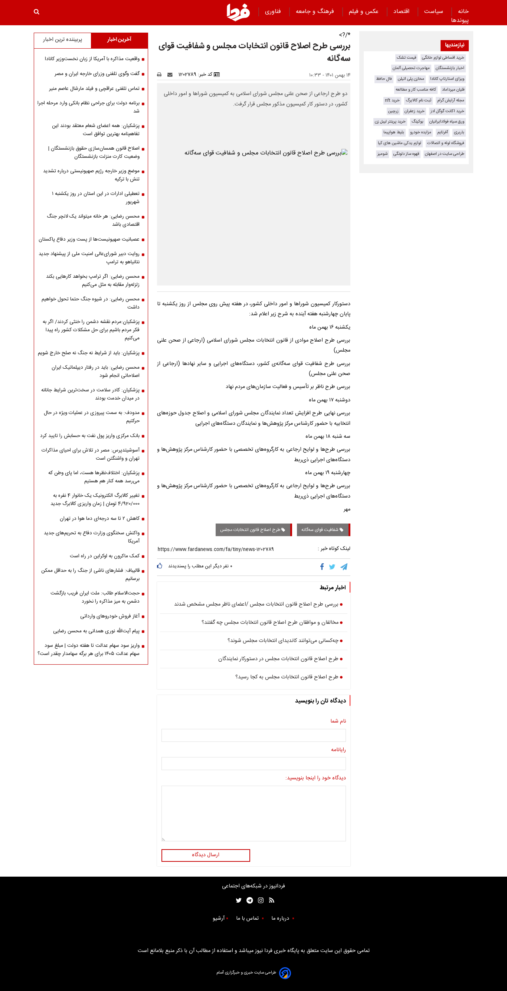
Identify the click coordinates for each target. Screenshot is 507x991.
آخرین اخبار (119, 39)
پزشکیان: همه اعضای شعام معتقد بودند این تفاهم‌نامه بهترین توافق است (96, 130)
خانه (463, 12)
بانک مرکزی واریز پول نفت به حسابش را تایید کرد (90, 436)
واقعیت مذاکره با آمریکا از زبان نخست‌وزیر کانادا (92, 59)
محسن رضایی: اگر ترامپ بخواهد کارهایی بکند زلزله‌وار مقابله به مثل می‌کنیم (93, 281)
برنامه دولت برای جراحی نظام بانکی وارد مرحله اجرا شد (88, 107)
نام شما (338, 722)
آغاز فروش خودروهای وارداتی (110, 616)
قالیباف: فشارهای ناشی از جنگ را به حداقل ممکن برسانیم (90, 575)
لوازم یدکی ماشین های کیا (399, 143)
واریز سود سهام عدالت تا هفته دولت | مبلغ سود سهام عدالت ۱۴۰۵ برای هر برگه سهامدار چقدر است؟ (88, 650)
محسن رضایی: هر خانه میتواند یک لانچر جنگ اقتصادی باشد (93, 220)
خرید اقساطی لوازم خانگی (443, 57)
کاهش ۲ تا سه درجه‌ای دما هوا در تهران (100, 519)
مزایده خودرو (420, 132)
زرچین (393, 111)
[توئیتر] (237, 901)
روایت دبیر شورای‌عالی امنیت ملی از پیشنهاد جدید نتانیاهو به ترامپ (89, 258)
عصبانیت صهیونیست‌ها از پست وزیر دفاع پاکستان (89, 239)
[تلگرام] (344, 567)
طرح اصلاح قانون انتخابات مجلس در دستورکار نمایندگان (278, 659)
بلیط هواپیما (393, 132)
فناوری (274, 12)
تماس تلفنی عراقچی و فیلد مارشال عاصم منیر (94, 89)
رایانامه (338, 750)
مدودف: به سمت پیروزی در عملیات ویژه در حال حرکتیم (92, 417)
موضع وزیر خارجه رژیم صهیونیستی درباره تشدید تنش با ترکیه (91, 175)
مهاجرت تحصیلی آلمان (411, 68)
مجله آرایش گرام (450, 100)
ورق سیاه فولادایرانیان (446, 121)
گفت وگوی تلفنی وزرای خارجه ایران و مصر (97, 74)
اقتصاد (402, 12)
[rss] (269, 901)
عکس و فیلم (364, 12)
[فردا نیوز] (238, 12)
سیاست (434, 12)
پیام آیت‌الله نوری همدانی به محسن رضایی (96, 631)
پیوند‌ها (460, 21)
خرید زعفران (415, 111)
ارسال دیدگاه (205, 855)
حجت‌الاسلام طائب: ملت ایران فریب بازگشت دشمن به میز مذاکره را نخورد (95, 597)
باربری (459, 132)
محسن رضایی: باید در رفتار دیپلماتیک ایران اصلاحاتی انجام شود (96, 372)
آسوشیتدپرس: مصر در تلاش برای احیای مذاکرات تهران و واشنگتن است (91, 454)
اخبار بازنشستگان (450, 68)
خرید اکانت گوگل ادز (447, 111)
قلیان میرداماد (453, 89)
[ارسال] (171, 75)
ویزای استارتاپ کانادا (447, 78)
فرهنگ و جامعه (316, 12)
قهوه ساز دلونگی (406, 153)
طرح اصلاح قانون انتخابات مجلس (250, 530)
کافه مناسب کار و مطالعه (416, 89)
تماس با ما (248, 918)
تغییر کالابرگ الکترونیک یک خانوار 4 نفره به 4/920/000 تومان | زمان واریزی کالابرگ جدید (95, 500)
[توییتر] (332, 567)
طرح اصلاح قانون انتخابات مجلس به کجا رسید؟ (286, 678)
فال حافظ (384, 78)
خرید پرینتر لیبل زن (390, 121)
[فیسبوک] (323, 567)
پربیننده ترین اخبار (62, 39)
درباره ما (281, 918)
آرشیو (219, 918)
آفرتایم (442, 132)
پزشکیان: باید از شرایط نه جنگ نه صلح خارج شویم (89, 353)
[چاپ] (161, 75)
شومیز (382, 153)
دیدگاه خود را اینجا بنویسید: (315, 779)
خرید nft (392, 100)
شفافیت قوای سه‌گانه (320, 530)
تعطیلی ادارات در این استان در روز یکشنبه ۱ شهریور (96, 198)
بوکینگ (417, 121)
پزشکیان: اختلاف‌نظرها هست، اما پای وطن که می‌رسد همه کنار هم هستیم (94, 477)
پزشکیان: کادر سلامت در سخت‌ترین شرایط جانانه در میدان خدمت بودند (90, 394)
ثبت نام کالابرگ (418, 100)
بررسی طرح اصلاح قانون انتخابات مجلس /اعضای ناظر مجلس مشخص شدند (256, 605)
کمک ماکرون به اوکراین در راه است (105, 556)
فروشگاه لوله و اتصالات (445, 143)
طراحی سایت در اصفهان (444, 153)
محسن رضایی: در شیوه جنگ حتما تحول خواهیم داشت (91, 303)
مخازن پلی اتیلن (411, 78)
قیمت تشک (406, 57)
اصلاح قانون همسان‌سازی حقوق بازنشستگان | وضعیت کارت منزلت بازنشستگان (94, 152)
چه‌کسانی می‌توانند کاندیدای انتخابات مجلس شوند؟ (283, 641)
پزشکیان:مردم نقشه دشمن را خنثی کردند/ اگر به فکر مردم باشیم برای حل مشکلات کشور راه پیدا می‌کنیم (91, 330)
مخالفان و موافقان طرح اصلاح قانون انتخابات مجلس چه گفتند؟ (270, 623)
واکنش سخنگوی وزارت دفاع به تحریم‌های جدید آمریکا (92, 537)
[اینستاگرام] (259, 901)
